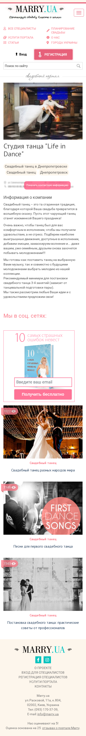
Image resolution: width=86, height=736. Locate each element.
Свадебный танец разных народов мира (43, 470)
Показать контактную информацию (47, 185)
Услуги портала (43, 682)
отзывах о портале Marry (60, 728)
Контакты (43, 686)
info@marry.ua (48, 714)
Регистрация (55, 54)
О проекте (43, 668)
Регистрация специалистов (43, 677)
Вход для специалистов (43, 672)
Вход (23, 54)
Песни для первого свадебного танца (43, 546)
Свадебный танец (43, 463)
